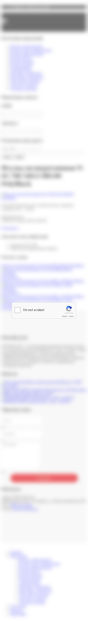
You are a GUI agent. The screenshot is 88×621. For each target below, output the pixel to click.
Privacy (64, 316)
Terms (71, 316)
